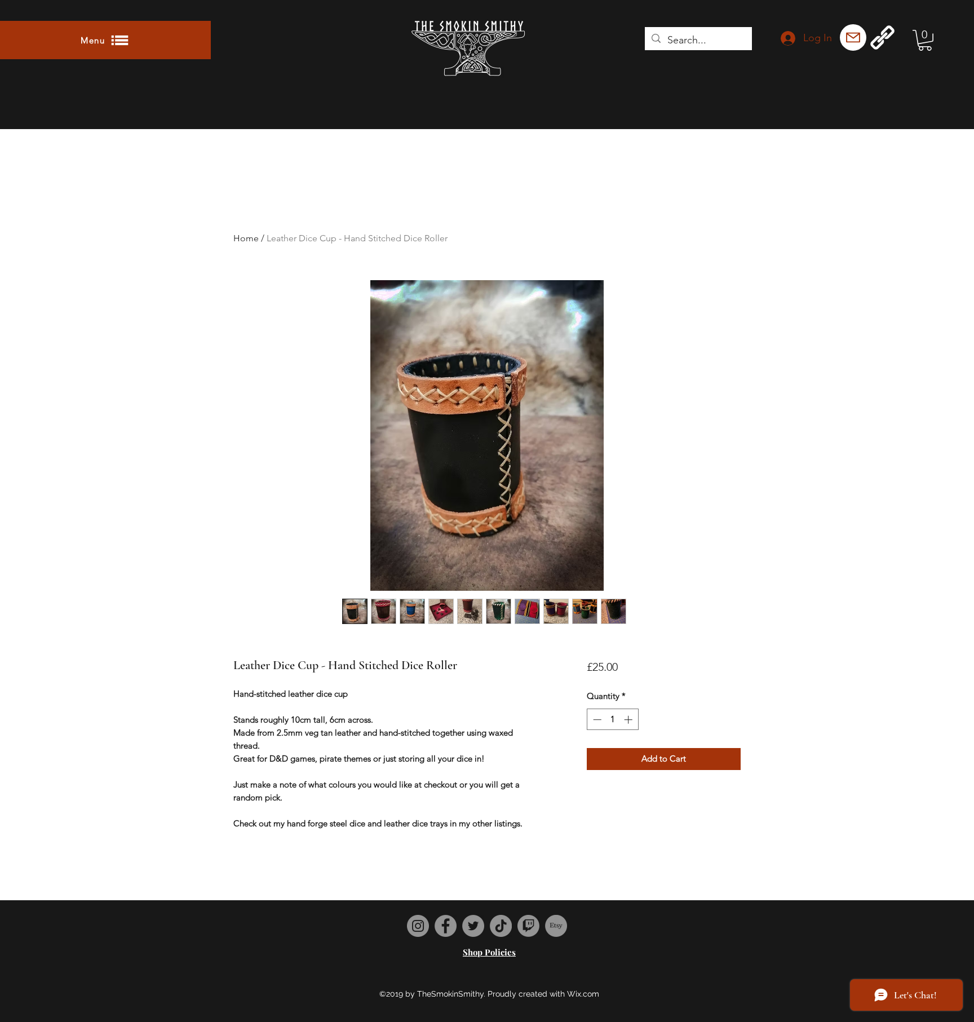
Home (246, 238)
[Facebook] (446, 926)
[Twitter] (473, 926)
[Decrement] (596, 719)
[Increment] (629, 719)
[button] (105, 40)
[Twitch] (528, 926)
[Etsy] (556, 926)
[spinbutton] (612, 719)
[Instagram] (418, 926)
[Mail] (853, 37)
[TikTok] (501, 926)
